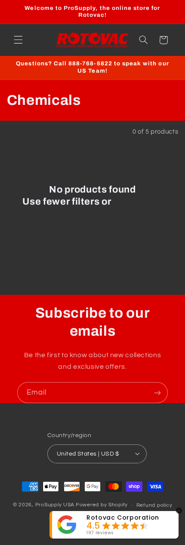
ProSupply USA (55, 505)
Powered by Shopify (102, 505)
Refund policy (154, 505)
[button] (18, 40)
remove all (138, 201)
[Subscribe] (157, 392)
